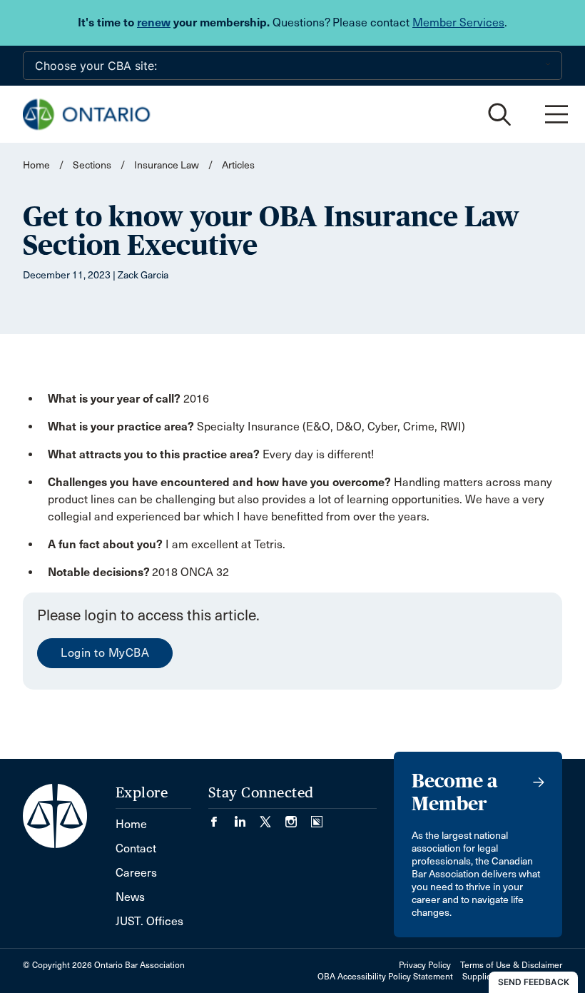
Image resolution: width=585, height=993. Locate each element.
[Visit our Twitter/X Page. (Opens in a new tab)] (272, 817)
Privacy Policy (425, 965)
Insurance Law (166, 165)
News (130, 897)
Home (36, 165)
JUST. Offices (149, 921)
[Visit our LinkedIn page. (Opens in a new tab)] (247, 817)
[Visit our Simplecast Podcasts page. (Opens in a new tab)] (316, 817)
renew (154, 22)
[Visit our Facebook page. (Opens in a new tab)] (221, 817)
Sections (93, 165)
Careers (136, 872)
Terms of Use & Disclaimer (511, 965)
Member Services (458, 22)
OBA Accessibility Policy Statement (385, 977)
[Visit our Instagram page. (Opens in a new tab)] (298, 817)
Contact (136, 848)
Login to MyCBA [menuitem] (105, 653)
